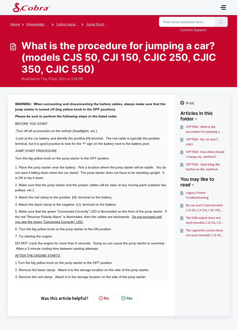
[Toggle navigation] (223, 7)
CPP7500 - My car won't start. (202, 141)
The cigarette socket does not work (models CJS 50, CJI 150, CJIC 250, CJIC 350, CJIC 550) (204, 233)
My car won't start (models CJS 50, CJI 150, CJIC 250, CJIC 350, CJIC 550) (204, 208)
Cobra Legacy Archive (73, 24)
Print (190, 103)
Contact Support (193, 29)
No (106, 298)
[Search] (221, 22)
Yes (129, 298)
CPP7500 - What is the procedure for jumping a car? (203, 129)
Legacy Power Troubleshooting (197, 195)
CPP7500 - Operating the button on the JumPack (203, 166)
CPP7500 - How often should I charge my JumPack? (205, 154)
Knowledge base (39, 24)
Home (15, 24)
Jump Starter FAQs (101, 24)
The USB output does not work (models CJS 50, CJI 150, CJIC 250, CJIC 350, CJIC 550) (203, 220)
